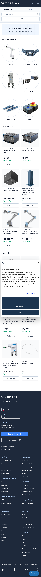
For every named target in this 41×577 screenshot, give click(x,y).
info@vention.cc (9, 425)
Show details (30, 294)
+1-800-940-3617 (9, 427)
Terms (14, 564)
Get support (12, 440)
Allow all (20, 300)
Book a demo (13, 434)
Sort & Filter (20, 19)
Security (26, 564)
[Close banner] (38, 262)
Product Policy (34, 564)
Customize (19, 306)
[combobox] (10, 409)
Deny (20, 312)
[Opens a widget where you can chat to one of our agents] (34, 573)
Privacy (20, 564)
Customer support (34, 9)
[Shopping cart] (33, 3)
